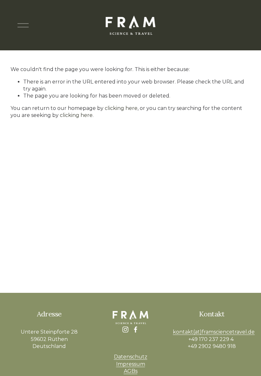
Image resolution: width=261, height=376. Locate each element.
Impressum (130, 364)
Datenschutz (130, 357)
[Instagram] (125, 329)
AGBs (131, 371)
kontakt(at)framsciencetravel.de (214, 332)
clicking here (121, 108)
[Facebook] (135, 329)
